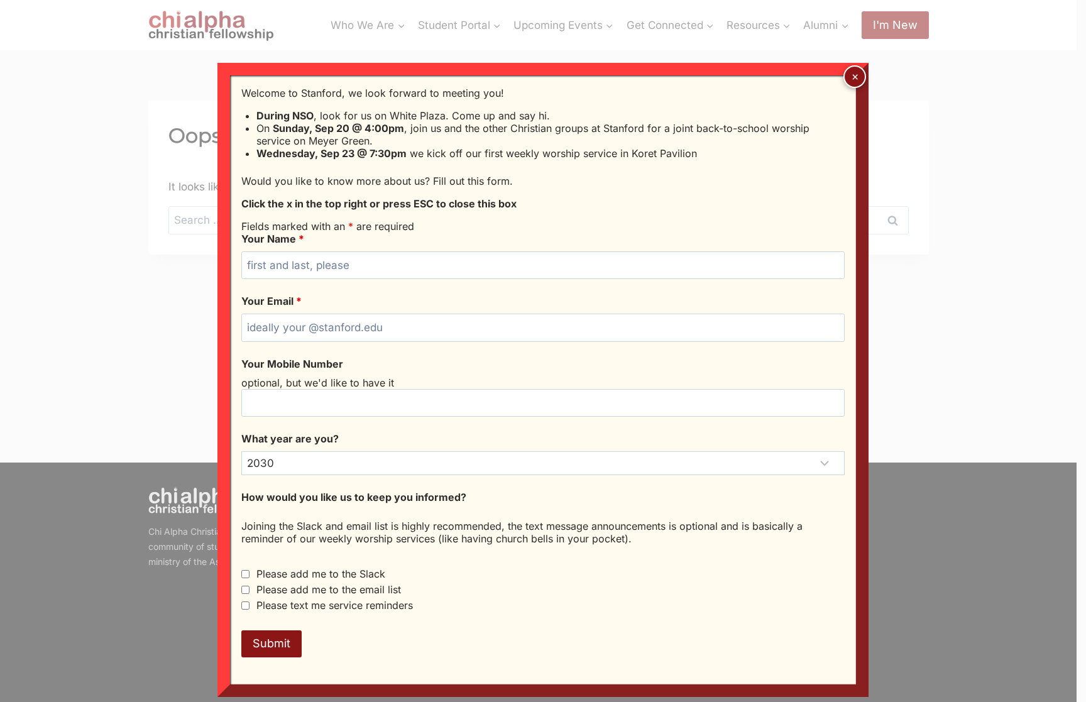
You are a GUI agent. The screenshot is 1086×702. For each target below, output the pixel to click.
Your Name (272, 239)
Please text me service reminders (334, 605)
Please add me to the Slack (320, 574)
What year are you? (290, 438)
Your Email (271, 301)
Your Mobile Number (292, 364)
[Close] (854, 76)
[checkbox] (245, 574)
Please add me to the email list (328, 589)
